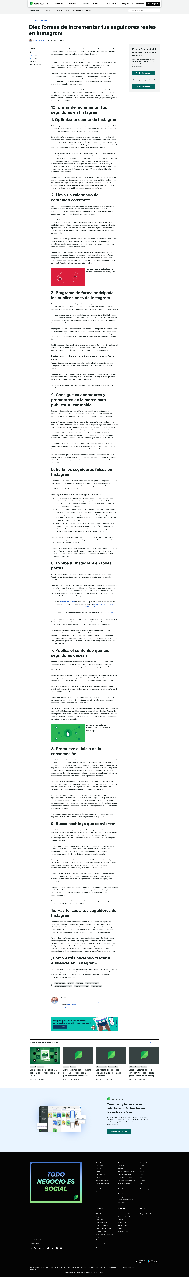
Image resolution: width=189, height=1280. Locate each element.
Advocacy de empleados (103, 1183)
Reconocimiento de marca (125, 1191)
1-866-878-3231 (35, 1240)
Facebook (41, 1066)
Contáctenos (34, 1243)
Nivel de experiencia (92, 983)
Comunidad (99, 1219)
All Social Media (60, 983)
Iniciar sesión (111, 4)
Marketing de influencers (103, 1180)
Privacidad (67, 1267)
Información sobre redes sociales (125, 1187)
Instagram (79, 983)
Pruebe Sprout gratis (144, 73)
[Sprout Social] (39, 4)
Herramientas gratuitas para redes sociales (104, 1244)
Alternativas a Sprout (102, 1225)
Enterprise (121, 1165)
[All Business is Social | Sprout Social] (56, 1182)
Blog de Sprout (100, 1217)
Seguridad (121, 1228)
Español (44, 20)
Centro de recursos (101, 1222)
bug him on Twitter (102, 1002)
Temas (47, 10)
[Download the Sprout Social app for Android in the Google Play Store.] (153, 1261)
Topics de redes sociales (103, 1248)
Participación (99, 1165)
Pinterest (142, 1180)
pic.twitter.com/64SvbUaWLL (84, 607)
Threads (142, 1177)
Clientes (120, 1219)
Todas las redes (61, 10)
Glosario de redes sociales (103, 1228)
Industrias (121, 1202)
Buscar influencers (101, 1231)
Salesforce (143, 1186)
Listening (98, 1177)
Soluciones (73, 4)
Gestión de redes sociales (125, 1177)
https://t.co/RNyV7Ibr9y (103, 604)
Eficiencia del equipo (124, 1194)
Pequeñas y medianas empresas (127, 1171)
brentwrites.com (71, 1004)
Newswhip (99, 1189)
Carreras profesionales (124, 1217)
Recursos (96, 4)
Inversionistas (122, 1222)
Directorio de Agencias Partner (104, 1234)
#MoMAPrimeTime (67, 602)
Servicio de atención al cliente (126, 1180)
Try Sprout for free (119, 1131)
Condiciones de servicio (79, 1267)
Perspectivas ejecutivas (82, 10)
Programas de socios (102, 1237)
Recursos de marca (101, 1240)
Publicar (98, 1168)
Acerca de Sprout (123, 1211)
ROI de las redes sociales (103, 1214)
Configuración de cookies (126, 1267)
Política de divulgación (110, 1267)
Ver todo (154, 1043)
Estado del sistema (145, 1217)
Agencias (121, 1168)
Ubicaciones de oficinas (125, 1214)
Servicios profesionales (124, 1174)
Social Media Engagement (63, 986)
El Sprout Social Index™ (102, 1211)
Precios (86, 4)
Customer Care (113, 1066)
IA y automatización (101, 1186)
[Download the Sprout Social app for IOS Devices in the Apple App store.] (140, 1261)
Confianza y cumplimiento (125, 1199)
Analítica (98, 1171)
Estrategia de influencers (125, 1197)
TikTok (142, 1183)
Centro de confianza (123, 1231)
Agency (66, 1066)
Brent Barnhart (39, 40)
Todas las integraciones (147, 1189)
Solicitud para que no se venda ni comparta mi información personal (83, 1272)
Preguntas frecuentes (146, 1214)
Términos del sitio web (95, 1267)
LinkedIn (142, 1174)
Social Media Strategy (81, 986)
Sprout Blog (34, 10)
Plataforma (59, 4)
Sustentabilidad (122, 1225)
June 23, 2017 (108, 613)
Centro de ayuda (145, 1211)
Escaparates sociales (124, 1183)
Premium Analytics (101, 1174)
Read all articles (66, 1008)
